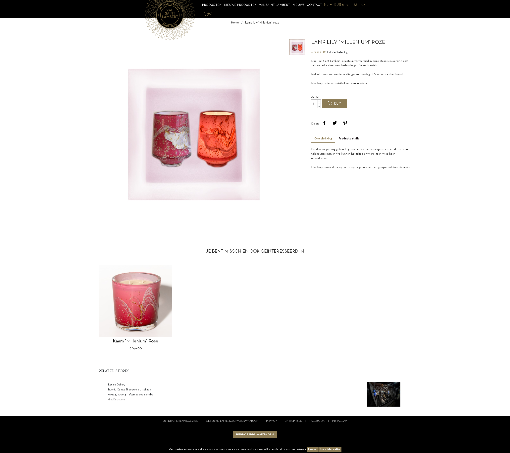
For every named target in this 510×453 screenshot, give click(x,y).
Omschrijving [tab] (323, 138)
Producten (212, 5)
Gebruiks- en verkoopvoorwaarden (232, 421)
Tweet (335, 123)
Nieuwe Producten (240, 5)
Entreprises (293, 421)
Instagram (339, 421)
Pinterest (345, 123)
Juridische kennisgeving (181, 421)
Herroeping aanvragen (255, 434)
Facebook (317, 421)
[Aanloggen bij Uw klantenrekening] (356, 5)
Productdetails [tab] (348, 138)
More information (330, 449)
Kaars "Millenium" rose (135, 341)
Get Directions (116, 399)
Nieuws (298, 5)
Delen (324, 123)
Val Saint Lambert (274, 5)
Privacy (272, 421)
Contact (314, 5)
